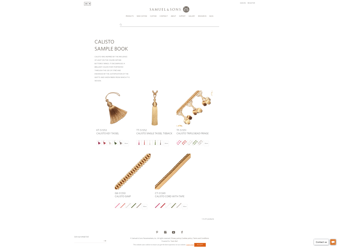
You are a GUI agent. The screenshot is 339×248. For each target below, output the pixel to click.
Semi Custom (142, 16)
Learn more (190, 244)
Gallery (192, 16)
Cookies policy (187, 238)
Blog (211, 16)
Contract (164, 16)
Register (251, 3)
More (126, 143)
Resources (202, 16)
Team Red (174, 241)
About (173, 16)
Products (130, 16)
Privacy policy (176, 238)
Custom (153, 16)
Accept (200, 245)
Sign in (243, 3)
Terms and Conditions (201, 238)
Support (182, 16)
